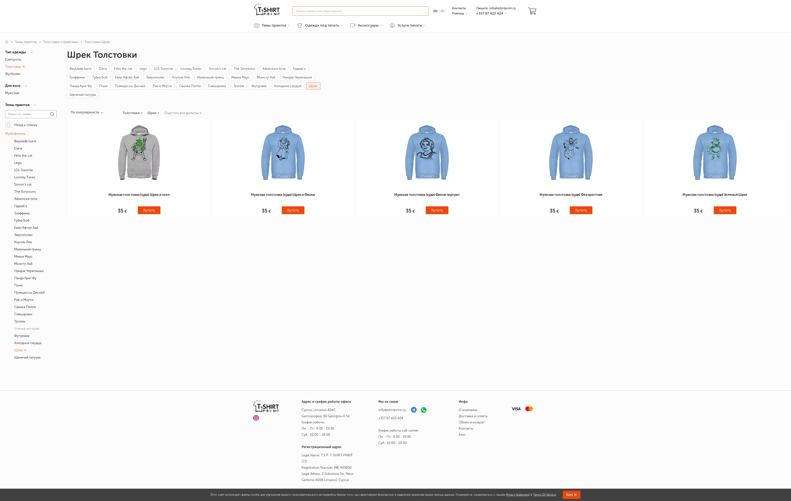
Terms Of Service (544, 494)
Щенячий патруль (83, 95)
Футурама (259, 86)
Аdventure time (274, 69)
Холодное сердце (287, 86)
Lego (143, 69)
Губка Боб (100, 77)
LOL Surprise (163, 69)
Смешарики (217, 86)
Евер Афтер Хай (127, 77)
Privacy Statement (518, 494)
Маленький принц (210, 77)
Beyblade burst (80, 69)
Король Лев (181, 77)
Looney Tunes (190, 69)
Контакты (459, 8)
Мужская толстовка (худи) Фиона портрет (427, 195)
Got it (571, 495)
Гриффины (77, 77)
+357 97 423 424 (390, 418)
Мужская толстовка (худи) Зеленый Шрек (714, 195)
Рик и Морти (162, 86)
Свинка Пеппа (190, 86)
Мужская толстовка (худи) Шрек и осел (139, 195)
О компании (468, 410)
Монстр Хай (266, 77)
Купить (149, 210)
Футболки (12, 74)
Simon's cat (217, 69)
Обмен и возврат (472, 422)
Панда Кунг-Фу (81, 86)
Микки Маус (240, 77)
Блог (462, 435)
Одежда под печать (322, 25)
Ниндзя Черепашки (297, 77)
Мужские (12, 93)
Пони (103, 86)
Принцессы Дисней (130, 86)
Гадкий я (299, 69)
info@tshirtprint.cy (392, 410)
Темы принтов (25, 42)
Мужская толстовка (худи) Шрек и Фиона (283, 195)
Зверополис (155, 77)
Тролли (238, 86)
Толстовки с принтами (60, 42)
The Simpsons (244, 69)
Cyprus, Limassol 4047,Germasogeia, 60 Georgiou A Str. (326, 413)
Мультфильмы (15, 133)
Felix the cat (123, 69)
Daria (103, 69)
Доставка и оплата (473, 416)
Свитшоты (13, 59)
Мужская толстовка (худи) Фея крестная (570, 195)
